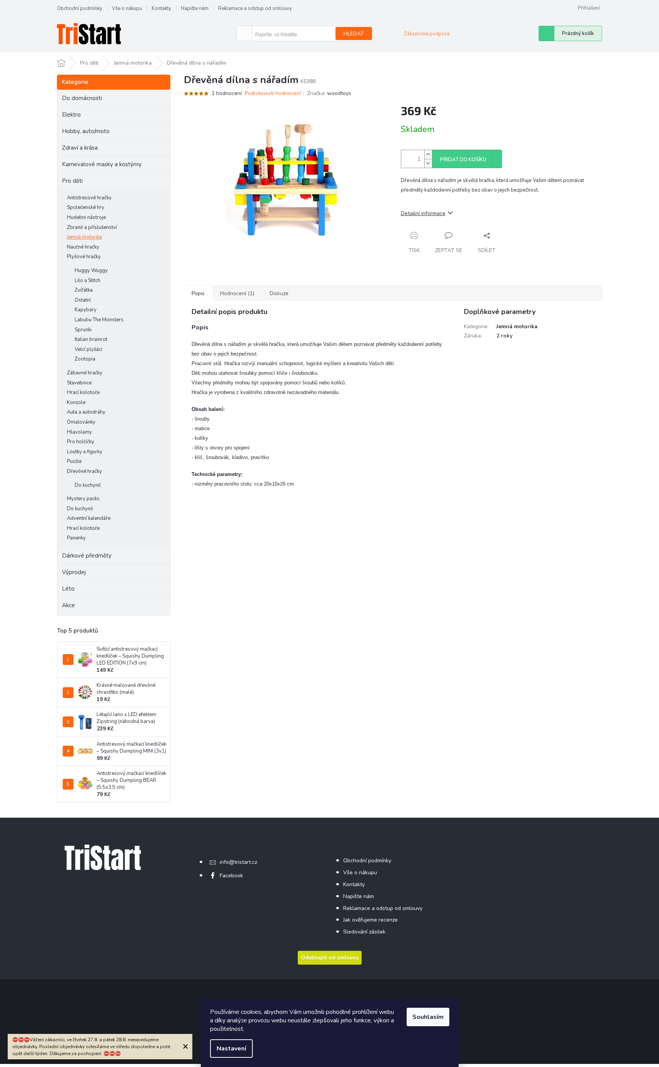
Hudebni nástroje (86, 217)
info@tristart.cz (238, 862)
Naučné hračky (83, 247)
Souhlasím (428, 1017)
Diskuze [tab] (279, 293)
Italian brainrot (91, 339)
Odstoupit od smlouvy (330, 957)
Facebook (231, 875)
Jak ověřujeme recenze (370, 919)
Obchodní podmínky (79, 8)
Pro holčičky (80, 441)
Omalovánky (81, 422)
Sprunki (83, 329)
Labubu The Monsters (99, 319)
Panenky (76, 537)
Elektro (71, 115)
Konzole (76, 402)
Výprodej (74, 572)
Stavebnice (79, 382)
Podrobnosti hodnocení (273, 93)
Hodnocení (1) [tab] (237, 293)
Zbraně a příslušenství (92, 227)
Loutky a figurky (84, 451)
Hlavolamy (79, 432)
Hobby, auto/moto (86, 131)
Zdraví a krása (80, 148)
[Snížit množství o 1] (428, 163)
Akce (68, 605)
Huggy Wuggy (91, 270)
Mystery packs (83, 498)
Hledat (354, 33)
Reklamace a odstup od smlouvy (255, 8)
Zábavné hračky (84, 372)
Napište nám (195, 8)
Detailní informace (423, 213)
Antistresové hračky (89, 197)
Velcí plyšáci (88, 349)
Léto (68, 589)
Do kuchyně (88, 485)
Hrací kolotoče (83, 392)
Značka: (329, 93)
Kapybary (86, 309)
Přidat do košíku (463, 159)
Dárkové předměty (87, 555)
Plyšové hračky (84, 256)
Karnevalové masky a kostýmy (102, 164)
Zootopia (85, 359)
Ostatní (83, 300)
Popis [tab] (198, 293)
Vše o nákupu (127, 8)
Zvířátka (84, 290)
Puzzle (74, 461)
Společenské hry (85, 207)
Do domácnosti (82, 98)
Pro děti (72, 181)
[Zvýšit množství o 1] (428, 154)
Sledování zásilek (364, 931)
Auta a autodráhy (86, 412)
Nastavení (231, 1048)
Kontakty (161, 8)
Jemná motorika (84, 237)
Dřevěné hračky (84, 471)
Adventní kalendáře (88, 518)
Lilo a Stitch (87, 280)
